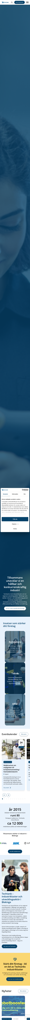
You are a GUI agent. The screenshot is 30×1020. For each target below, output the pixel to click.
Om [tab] (24, 494)
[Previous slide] (4, 795)
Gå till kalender (19, 2)
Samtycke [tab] (5, 494)
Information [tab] (15, 494)
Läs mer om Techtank (9, 946)
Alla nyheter (23, 991)
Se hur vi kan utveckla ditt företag (15, 608)
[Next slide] (8, 795)
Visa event (7, 787)
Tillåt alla (15, 519)
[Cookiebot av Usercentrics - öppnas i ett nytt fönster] (22, 490)
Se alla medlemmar (15, 851)
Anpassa (14, 524)
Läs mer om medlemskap (15, 979)
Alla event (23, 734)
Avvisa (15, 528)
